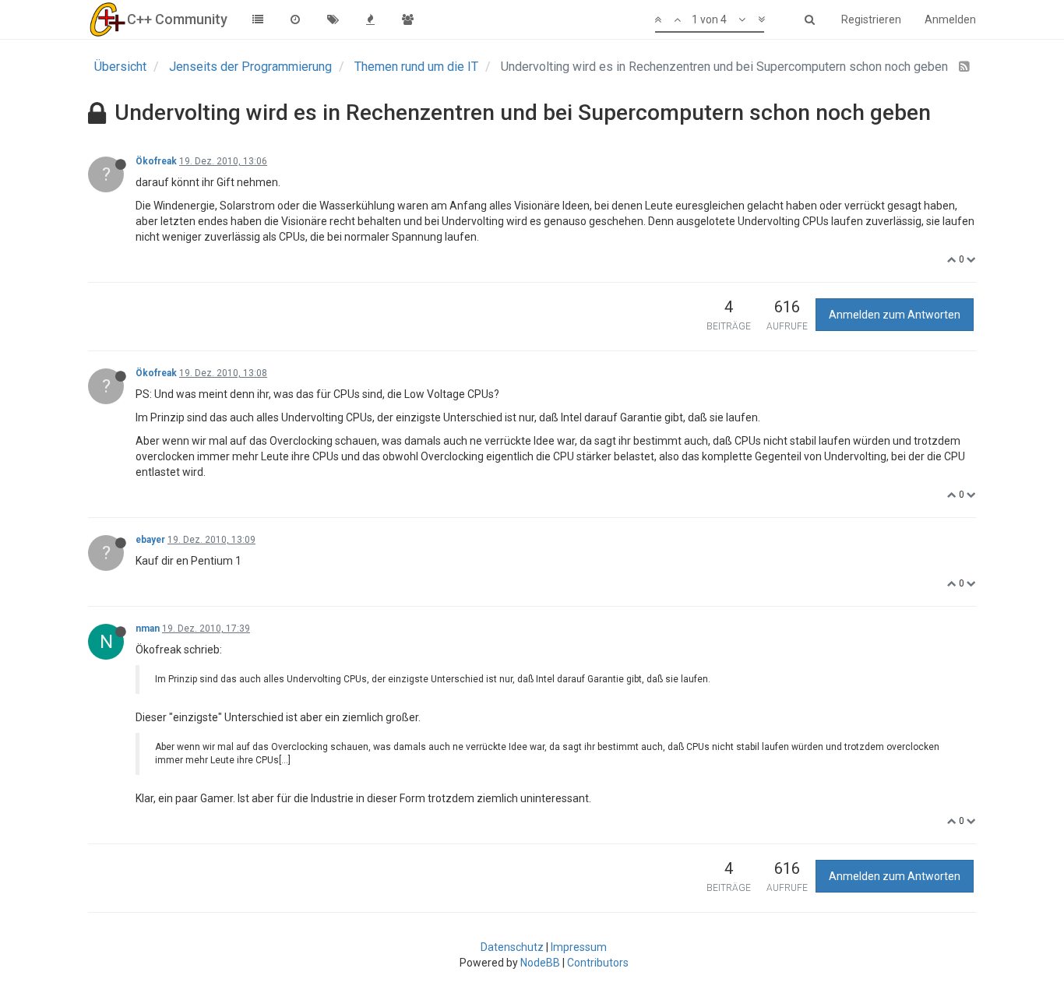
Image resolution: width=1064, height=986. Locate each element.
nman (148, 628)
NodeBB (540, 962)
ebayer (150, 539)
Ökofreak (156, 161)
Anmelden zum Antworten (894, 314)
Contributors (598, 962)
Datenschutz (512, 947)
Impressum (579, 947)
